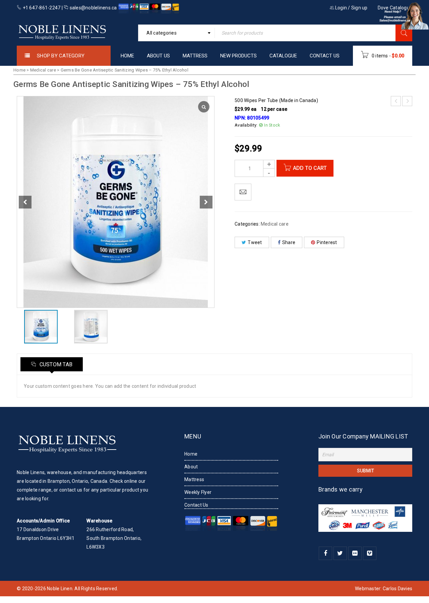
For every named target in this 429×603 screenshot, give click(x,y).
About (191, 466)
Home (19, 70)
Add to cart (310, 168)
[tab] (51, 364)
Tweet (255, 242)
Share (288, 242)
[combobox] (176, 33)
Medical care (43, 70)
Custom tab (55, 364)
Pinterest (327, 242)
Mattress (194, 479)
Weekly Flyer (197, 492)
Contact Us (196, 505)
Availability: (246, 125)
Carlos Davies (397, 588)
